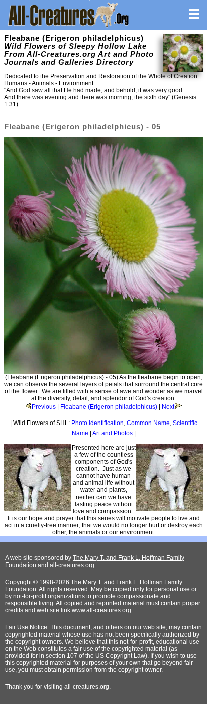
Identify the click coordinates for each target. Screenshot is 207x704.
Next (168, 406)
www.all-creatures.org (101, 610)
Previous (44, 406)
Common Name (148, 423)
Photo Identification (97, 423)
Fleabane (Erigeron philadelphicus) (108, 406)
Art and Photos (112, 433)
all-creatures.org (72, 565)
